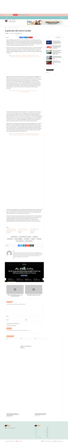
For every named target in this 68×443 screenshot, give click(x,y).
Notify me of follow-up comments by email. (13, 323)
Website (26, 319)
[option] (24, 272)
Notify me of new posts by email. (11, 325)
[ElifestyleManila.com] (10, 20)
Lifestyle (9, 27)
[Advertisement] (34, 7)
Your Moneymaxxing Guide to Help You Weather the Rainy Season (27, 14)
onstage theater (10, 238)
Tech (36, 435)
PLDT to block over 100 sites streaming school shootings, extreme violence (56, 46)
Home (7, 17)
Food (36, 429)
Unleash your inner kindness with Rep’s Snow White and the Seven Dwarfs (23, 230)
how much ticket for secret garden (25, 236)
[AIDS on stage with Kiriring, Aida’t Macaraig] (27, 341)
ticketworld (39, 238)
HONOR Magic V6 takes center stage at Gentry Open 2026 (56, 62)
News (24, 267)
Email (7, 319)
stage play (33, 238)
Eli (13, 251)
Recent (49, 37)
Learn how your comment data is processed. (23, 330)
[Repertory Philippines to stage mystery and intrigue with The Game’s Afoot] (41, 375)
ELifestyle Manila (19, 441)
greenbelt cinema (14, 236)
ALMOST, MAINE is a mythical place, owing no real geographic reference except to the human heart (11, 230)
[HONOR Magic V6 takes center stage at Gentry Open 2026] (49, 62)
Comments (58, 37)
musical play (35, 236)
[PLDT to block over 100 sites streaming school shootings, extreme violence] (49, 47)
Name (7, 316)
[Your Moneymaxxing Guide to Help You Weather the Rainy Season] (49, 58)
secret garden (27, 238)
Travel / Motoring (37, 437)
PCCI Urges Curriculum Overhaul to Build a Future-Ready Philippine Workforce (56, 42)
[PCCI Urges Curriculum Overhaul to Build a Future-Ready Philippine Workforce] (49, 42)
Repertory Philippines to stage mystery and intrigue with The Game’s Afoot (34, 230)
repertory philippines (18, 238)
